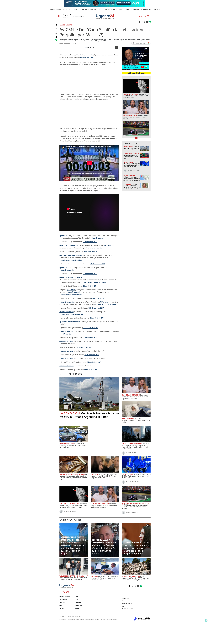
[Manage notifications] (206, 620)
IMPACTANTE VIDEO (66, 443)
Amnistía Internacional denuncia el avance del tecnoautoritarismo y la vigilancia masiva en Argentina (135, 446)
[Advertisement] (89, 78)
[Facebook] (56, 25)
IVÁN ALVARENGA (134, 171)
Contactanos (125, 601)
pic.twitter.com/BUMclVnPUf (70, 294)
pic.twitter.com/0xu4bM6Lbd (71, 314)
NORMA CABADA (133, 453)
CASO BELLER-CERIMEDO (131, 395)
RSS (123, 606)
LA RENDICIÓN (128, 147)
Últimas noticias (55, 10)
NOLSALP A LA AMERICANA (69, 503)
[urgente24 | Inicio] (149, 611)
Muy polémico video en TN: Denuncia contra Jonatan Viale (131, 156)
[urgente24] (66, 587)
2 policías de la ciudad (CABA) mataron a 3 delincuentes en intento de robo (72, 445)
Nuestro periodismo (127, 609)
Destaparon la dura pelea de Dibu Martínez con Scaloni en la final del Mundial (131, 165)
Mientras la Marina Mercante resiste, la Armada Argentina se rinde (131, 148)
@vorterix (63, 255)
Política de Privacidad (75, 616)
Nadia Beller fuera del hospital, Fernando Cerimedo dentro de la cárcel (136, 421)
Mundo (76, 10)
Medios (84, 10)
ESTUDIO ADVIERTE (129, 176)
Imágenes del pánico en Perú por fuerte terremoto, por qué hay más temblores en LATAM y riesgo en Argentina (73, 546)
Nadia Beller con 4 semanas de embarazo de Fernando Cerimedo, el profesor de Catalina (105, 578)
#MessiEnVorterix (97, 238)
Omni (113, 10)
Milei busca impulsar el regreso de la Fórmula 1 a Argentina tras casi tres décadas (135, 507)
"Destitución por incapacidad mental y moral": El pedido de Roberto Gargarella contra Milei (104, 476)
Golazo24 (137, 10)
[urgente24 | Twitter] (142, 22)
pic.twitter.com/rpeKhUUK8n (70, 260)
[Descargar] (56, 37)
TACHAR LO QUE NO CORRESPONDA (72, 474)
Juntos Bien (147, 10)
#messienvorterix (95, 248)
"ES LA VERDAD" (128, 162)
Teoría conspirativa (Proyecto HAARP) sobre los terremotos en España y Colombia (135, 578)
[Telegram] (56, 34)
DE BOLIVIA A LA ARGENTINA (101, 541)
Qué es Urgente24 (127, 603)
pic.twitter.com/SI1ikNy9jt (105, 304)
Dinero (120, 10)
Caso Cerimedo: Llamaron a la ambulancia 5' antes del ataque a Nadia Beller (73, 578)
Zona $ (128, 10)
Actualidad (67, 10)
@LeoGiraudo (64, 245)
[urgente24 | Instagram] (144, 22)
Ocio (100, 10)
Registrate (142, 16)
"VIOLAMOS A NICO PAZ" (131, 154)
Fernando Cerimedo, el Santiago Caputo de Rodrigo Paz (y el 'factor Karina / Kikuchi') (104, 548)
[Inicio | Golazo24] (150, 22)
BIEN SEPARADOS (128, 419)
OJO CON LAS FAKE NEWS (131, 576)
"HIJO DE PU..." (128, 184)
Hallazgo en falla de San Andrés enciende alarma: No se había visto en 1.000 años (131, 178)
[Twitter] (56, 28)
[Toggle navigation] (60, 16)
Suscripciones (125, 598)
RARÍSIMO (94, 576)
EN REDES (94, 474)
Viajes (156, 10)
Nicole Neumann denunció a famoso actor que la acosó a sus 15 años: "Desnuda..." (131, 186)
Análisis (93, 10)
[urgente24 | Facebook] (139, 22)
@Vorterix (63, 235)
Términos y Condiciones (64, 616)
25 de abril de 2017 (90, 242)
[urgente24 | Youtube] (147, 22)
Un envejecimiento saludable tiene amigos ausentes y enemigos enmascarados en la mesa (73, 477)
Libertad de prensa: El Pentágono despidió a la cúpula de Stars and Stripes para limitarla (73, 505)
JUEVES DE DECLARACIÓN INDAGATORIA (73, 576)
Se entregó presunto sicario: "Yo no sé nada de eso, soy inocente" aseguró (135, 397)
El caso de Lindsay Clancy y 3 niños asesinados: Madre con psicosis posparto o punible (136, 548)
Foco (107, 10)
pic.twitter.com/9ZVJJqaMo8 (95, 282)
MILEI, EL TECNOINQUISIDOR (132, 443)
